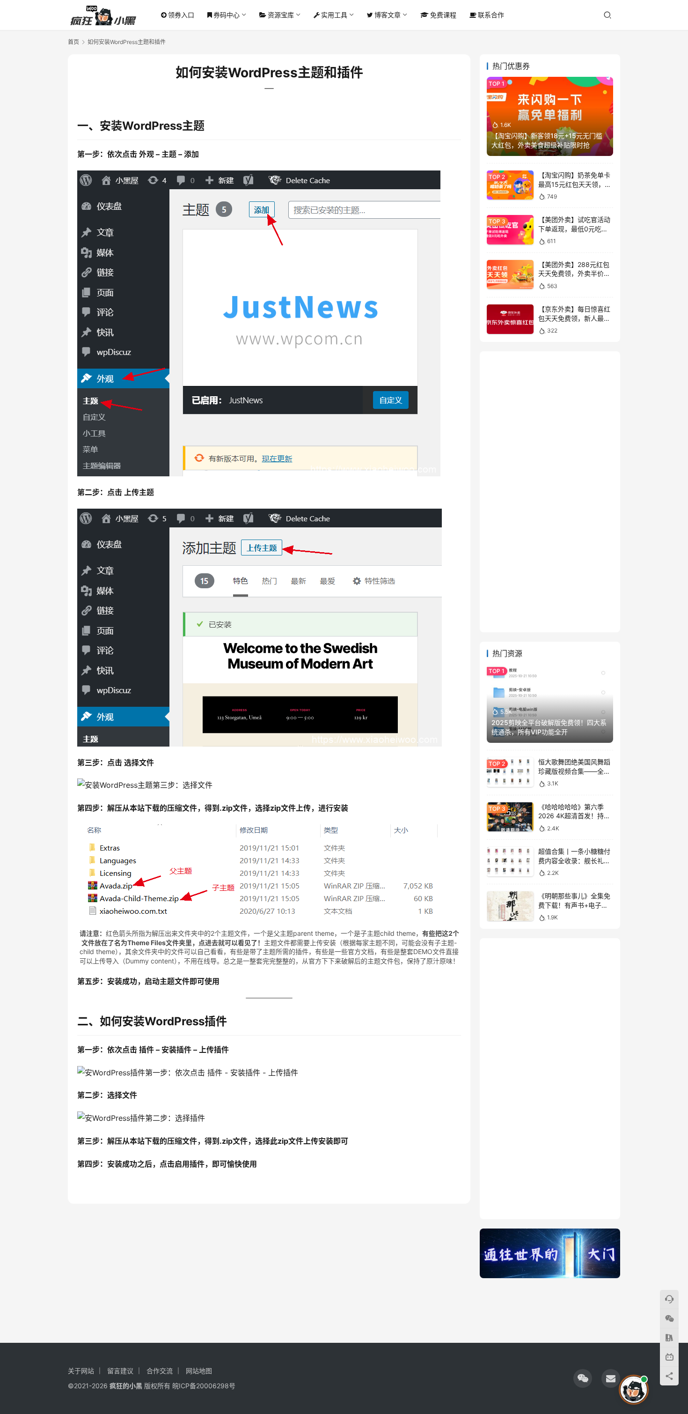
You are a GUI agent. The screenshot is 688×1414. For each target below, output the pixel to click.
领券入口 (181, 15)
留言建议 (120, 1371)
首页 (73, 41)
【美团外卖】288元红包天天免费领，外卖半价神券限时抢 (574, 273)
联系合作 (491, 15)
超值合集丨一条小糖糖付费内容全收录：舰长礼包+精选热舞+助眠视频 (574, 860)
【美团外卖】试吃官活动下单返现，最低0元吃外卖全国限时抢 (574, 228)
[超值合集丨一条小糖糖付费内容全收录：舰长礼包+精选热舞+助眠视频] (510, 861)
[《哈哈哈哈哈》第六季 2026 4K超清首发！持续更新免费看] (510, 817)
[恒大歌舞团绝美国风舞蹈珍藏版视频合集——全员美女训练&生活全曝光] (510, 772)
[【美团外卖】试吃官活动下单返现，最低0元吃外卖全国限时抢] (510, 229)
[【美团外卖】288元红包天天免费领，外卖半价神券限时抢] (510, 274)
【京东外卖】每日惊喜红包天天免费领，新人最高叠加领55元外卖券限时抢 (575, 318)
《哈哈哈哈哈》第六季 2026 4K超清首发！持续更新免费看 (574, 816)
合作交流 (159, 1371)
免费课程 (443, 15)
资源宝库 (281, 15)
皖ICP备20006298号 (203, 1386)
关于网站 (81, 1371)
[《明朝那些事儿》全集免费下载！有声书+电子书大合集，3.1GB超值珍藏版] (510, 906)
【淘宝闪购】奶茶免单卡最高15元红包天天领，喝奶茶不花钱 (574, 184)
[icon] (582, 1378)
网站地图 (199, 1371)
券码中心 (226, 15)
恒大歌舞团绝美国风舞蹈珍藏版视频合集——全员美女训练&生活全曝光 (574, 771)
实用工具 (334, 15)
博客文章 (387, 15)
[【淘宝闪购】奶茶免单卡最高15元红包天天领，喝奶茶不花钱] (510, 185)
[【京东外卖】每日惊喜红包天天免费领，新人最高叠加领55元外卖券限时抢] (510, 319)
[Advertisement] (550, 491)
